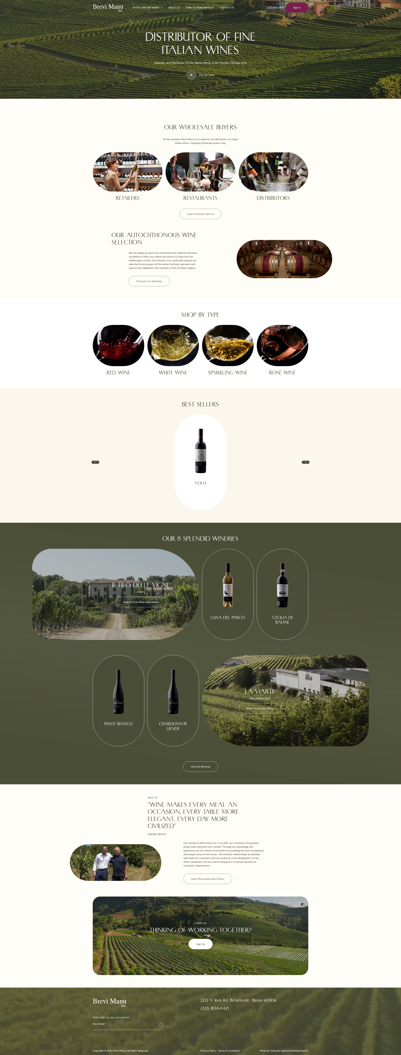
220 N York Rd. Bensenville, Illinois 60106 (238, 1000)
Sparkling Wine (228, 373)
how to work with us (200, 7)
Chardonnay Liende (173, 726)
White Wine (173, 373)
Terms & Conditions (229, 1050)
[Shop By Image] (118, 345)
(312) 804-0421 (275, 7)
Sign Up (200, 943)
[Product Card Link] (200, 502)
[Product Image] (200, 449)
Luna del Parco (228, 617)
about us (174, 7)
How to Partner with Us (200, 213)
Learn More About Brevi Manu (207, 878)
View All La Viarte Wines (260, 708)
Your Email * (99, 1023)
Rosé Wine (282, 373)
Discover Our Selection (149, 281)
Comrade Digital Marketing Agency (289, 1050)
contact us (227, 7)
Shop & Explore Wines (146, 7)
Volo (200, 483)
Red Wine (118, 373)
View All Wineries (200, 766)
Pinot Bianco (118, 723)
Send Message (161, 1025)
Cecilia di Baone (282, 620)
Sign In (297, 7)
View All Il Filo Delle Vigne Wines (141, 601)
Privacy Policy (208, 1050)
